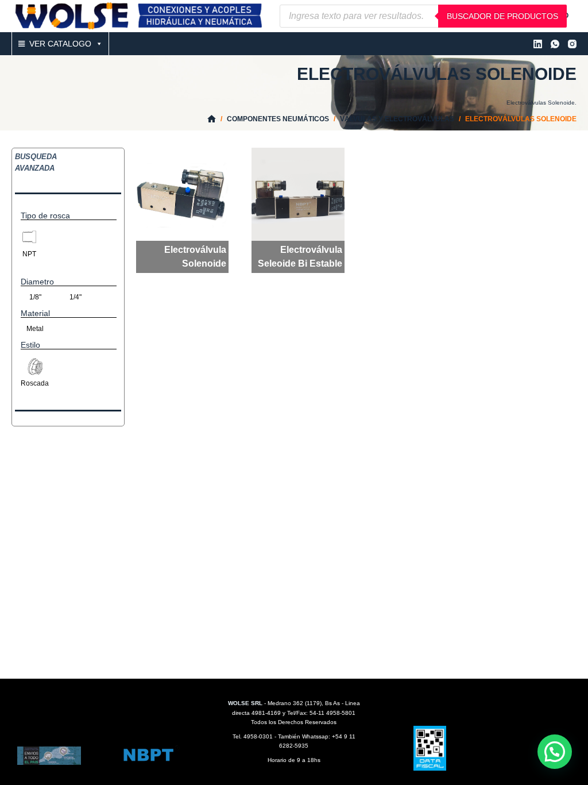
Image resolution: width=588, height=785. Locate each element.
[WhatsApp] (555, 44)
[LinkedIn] (537, 44)
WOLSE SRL (245, 703)
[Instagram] (572, 44)
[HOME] (211, 119)
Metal (35, 329)
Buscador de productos (502, 16)
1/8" (35, 297)
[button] (554, 751)
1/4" (75, 297)
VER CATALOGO (60, 43)
